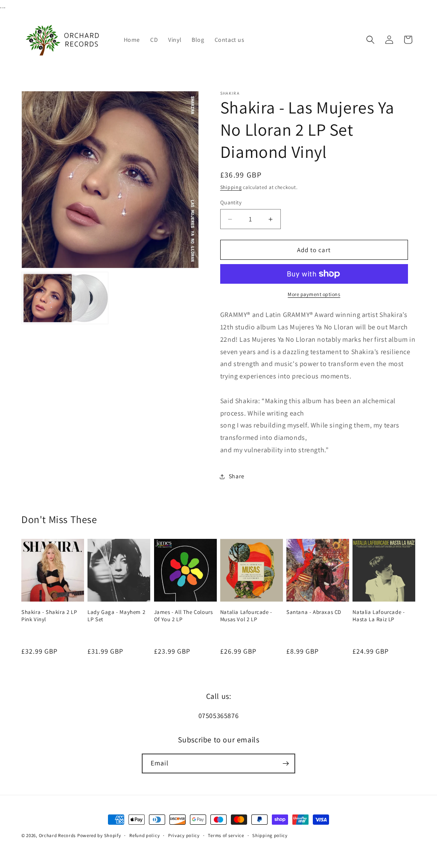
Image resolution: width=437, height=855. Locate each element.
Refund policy (144, 835)
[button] (370, 39)
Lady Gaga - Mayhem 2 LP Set (116, 616)
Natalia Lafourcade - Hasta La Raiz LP (379, 616)
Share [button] (237, 476)
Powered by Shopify (99, 835)
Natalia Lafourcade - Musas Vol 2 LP (246, 616)
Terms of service (226, 835)
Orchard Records (57, 835)
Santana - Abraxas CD (313, 612)
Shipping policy (270, 835)
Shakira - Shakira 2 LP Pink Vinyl (49, 616)
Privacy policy (184, 835)
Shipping (231, 187)
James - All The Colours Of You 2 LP (183, 616)
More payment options (314, 294)
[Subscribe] (285, 763)
